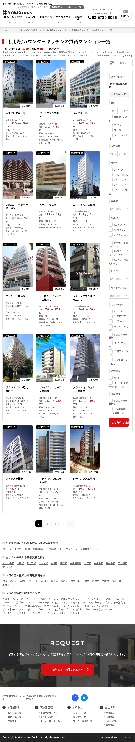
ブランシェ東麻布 (72, 606)
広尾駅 (20, 563)
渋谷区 (13, 581)
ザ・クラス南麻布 (70, 602)
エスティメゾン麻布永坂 (97, 606)
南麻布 (105, 581)
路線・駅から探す (13, 18)
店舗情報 (78, 18)
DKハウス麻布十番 (92, 602)
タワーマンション (68, 549)
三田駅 (87, 563)
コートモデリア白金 (48, 602)
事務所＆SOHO (22, 549)
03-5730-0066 (104, 17)
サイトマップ (127, 737)
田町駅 (63, 563)
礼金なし (118, 130)
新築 (116, 377)
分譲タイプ (120, 321)
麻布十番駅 (8, 563)
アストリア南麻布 (115, 599)
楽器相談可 (120, 316)
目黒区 (54, 581)
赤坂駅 (54, 563)
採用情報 (110, 724)
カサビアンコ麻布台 (92, 599)
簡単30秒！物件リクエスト (68, 669)
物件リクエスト (63, 18)
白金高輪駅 (75, 563)
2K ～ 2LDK (120, 179)
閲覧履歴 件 (58, 7)
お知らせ (77, 707)
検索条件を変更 (118, 94)
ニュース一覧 (79, 712)
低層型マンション (89, 549)
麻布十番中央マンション (66, 599)
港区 (4, 581)
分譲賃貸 (51, 549)
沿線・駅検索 (14, 712)
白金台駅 (98, 563)
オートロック (121, 382)
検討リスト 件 (75, 7)
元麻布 (85, 581)
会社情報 (44, 7)
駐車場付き (120, 224)
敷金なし (118, 124)
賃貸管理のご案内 (28, 7)
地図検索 (12, 720)
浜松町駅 (7, 566)
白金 (114, 581)
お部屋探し (13, 707)
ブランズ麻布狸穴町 (114, 602)
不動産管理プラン (49, 712)
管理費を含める (118, 118)
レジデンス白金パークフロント (18, 602)
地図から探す (46, 18)
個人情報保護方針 (109, 737)
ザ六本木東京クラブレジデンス (18, 609)
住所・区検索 (14, 716)
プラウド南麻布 (74, 609)
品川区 (44, 581)
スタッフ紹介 (112, 720)
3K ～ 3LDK (120, 184)
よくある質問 (46, 716)
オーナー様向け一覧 (82, 720)
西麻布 (95, 581)
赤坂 (121, 581)
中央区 (23, 581)
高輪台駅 (110, 563)
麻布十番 (75, 581)
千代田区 (34, 581)
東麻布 (5, 584)
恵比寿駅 (31, 563)
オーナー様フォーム (50, 720)
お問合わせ (126, 16)
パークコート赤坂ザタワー (98, 609)
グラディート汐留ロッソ (38, 599)
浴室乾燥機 (120, 409)
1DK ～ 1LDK (121, 174)
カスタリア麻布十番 (12, 599)
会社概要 (110, 712)
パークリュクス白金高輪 (50, 609)
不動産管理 (46, 707)
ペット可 (118, 311)
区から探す (31, 18)
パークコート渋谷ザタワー (16, 613)
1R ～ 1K (118, 169)
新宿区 (64, 581)
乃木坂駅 (122, 563)
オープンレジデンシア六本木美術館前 (21, 606)
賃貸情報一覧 (79, 716)
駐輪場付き (120, 229)
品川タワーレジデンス (44, 613)
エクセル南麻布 (52, 606)
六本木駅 (43, 563)
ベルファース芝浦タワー (71, 613)
